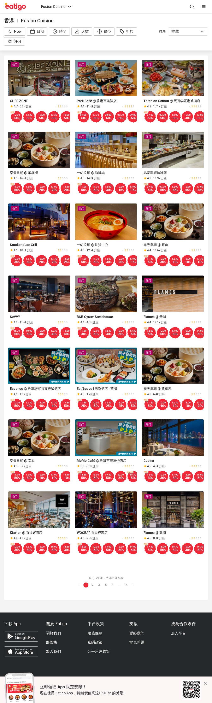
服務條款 (95, 633)
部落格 (51, 642)
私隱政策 (95, 642)
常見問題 (136, 642)
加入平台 (178, 633)
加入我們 (53, 651)
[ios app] (21, 651)
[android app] (21, 637)
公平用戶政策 (99, 651)
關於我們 (53, 633)
